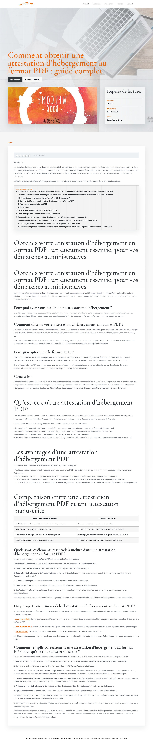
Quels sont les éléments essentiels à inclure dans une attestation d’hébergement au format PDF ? (58, 220)
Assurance (109, 4)
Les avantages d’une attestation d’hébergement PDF (39, 214)
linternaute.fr (22, 631)
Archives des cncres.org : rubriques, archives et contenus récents (48, 738)
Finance (120, 4)
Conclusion (24, 207)
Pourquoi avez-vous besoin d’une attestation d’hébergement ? (44, 198)
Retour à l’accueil (32, 80)
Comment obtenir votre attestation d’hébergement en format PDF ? (47, 201)
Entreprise (97, 4)
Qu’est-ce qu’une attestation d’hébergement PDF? (38, 210)
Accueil (86, 4)
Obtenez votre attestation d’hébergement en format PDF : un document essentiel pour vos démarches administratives (65, 191)
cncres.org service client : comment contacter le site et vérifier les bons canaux (100, 738)
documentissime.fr (24, 626)
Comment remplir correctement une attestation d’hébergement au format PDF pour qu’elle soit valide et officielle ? (66, 227)
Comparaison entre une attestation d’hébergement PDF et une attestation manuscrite (52, 217)
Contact (130, 4)
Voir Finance (15, 80)
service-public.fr (22, 619)
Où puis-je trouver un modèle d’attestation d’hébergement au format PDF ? (50, 224)
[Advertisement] (76, 31)
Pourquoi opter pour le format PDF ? (34, 204)
